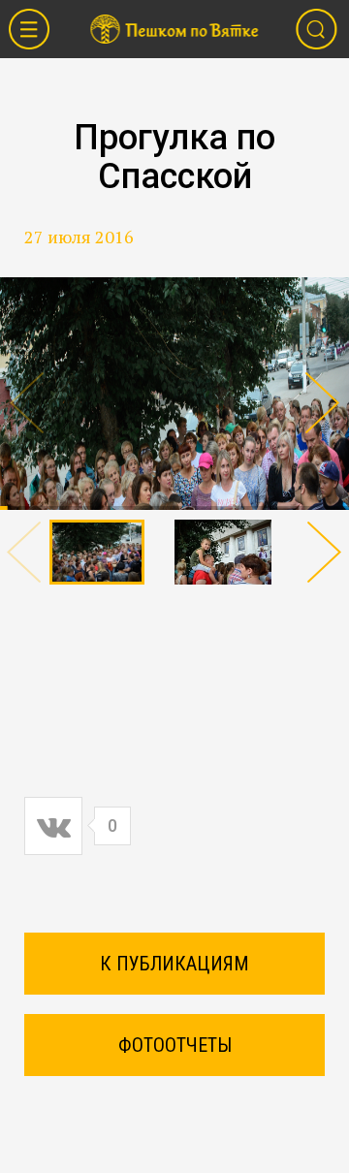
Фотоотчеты (175, 1045)
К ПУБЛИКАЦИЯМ (174, 963)
